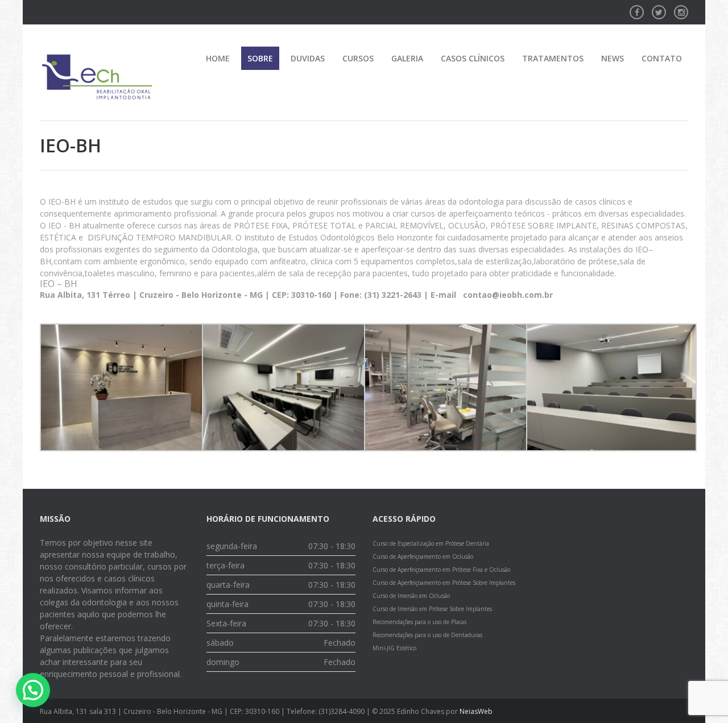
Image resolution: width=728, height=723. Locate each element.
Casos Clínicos (472, 58)
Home (218, 58)
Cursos (358, 58)
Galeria (407, 58)
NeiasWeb (476, 711)
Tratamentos (553, 58)
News (612, 58)
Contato (662, 58)
